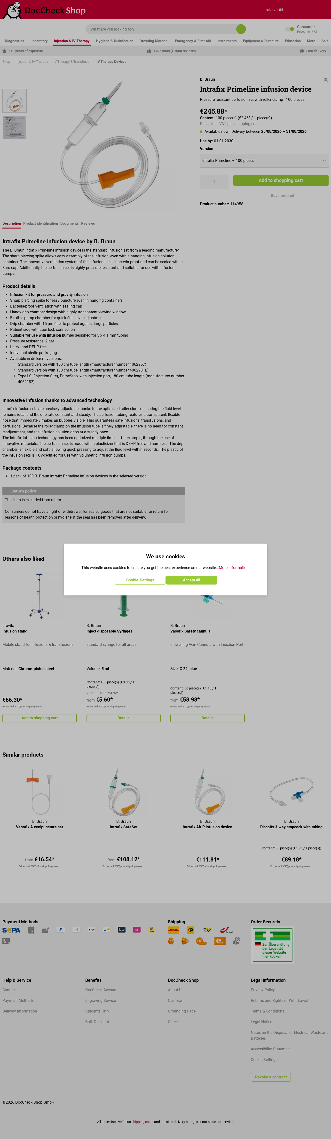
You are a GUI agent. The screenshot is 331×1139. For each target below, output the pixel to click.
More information (234, 567)
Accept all (191, 580)
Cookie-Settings (140, 580)
